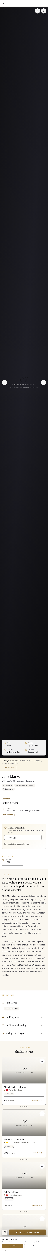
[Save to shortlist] (43, 10)
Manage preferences (7, 1250)
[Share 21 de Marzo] (37, 10)
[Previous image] (4, 382)
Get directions (7, 815)
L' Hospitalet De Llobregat (14, 781)
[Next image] (43, 382)
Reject (35, 1246)
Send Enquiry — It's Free (29, 1232)
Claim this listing (9, 768)
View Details (36, 1100)
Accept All (12, 1246)
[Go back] (3, 3)
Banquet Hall (9, 789)
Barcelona (30, 781)
